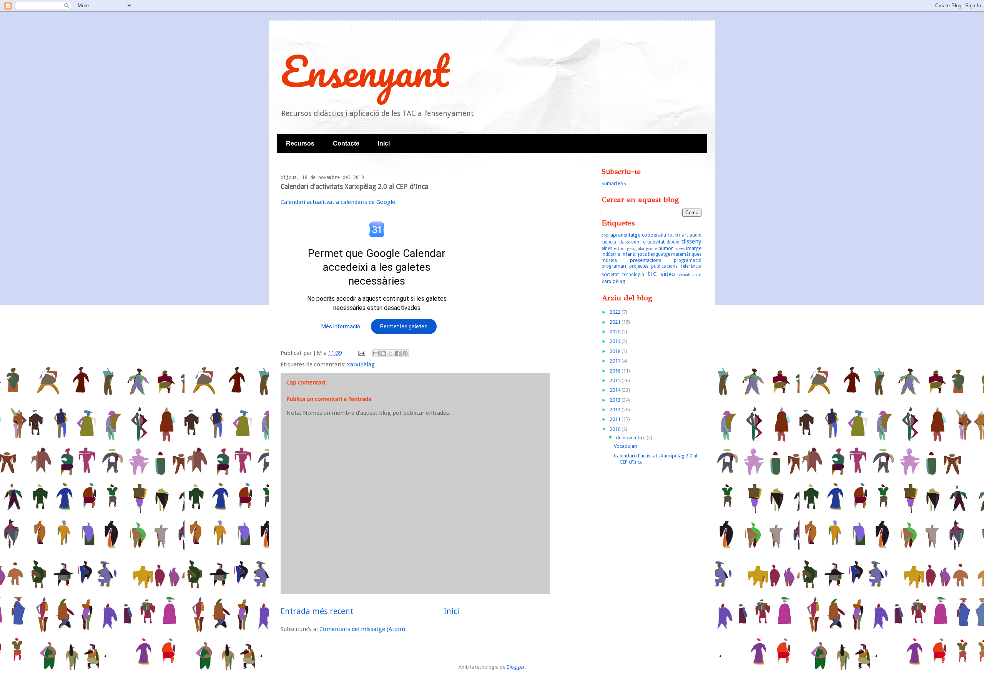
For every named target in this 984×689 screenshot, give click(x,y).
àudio (695, 235)
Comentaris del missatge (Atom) (362, 629)
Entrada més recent (317, 611)
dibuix (673, 242)
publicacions (664, 266)
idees (680, 248)
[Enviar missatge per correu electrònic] (361, 352)
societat (610, 274)
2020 (616, 332)
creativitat (654, 242)
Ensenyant (365, 70)
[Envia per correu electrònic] (376, 353)
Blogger (516, 667)
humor (665, 248)
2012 (616, 409)
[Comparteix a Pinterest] (405, 353)
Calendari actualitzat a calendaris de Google (338, 202)
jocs (642, 254)
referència (691, 266)
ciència (609, 242)
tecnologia (633, 274)
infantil (629, 254)
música (609, 260)
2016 (616, 371)
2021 (616, 322)
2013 (616, 400)
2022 (616, 312)
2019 (616, 341)
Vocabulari (625, 446)
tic (652, 273)
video (668, 274)
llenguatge (659, 254)
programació (687, 260)
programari (614, 266)
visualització (690, 274)
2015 (616, 380)
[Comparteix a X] (390, 353)
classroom (629, 242)
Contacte (346, 143)
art (685, 235)
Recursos (300, 143)
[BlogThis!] (383, 353)
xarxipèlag (361, 364)
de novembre (631, 438)
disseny (691, 241)
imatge (693, 248)
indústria (611, 254)
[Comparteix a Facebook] (398, 353)
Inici (384, 143)
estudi (620, 248)
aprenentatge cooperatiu (638, 235)
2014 (616, 390)
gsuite (651, 248)
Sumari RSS (614, 183)
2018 (616, 351)
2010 (616, 429)
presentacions (645, 260)
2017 (616, 361)
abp (605, 235)
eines (607, 248)
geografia (635, 248)
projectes (638, 266)
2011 (616, 419)
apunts (674, 235)
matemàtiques (686, 254)
